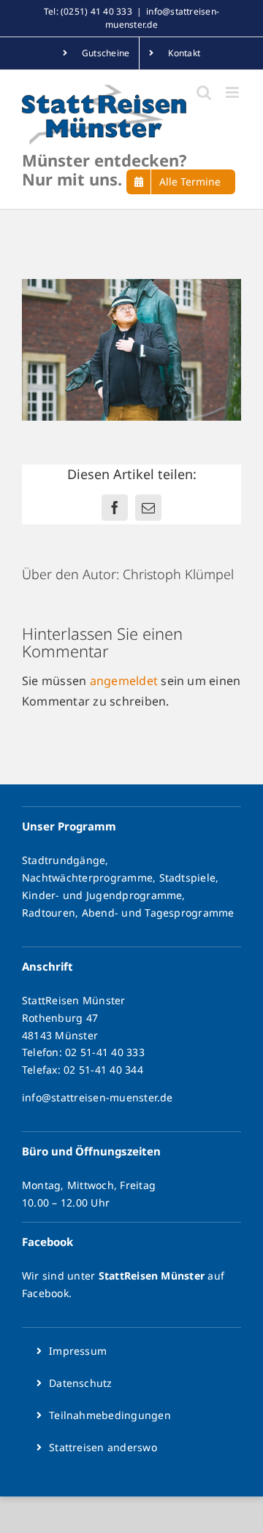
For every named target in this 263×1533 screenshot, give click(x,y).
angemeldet (124, 681)
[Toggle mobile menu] (233, 92)
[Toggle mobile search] (204, 92)
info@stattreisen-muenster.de (97, 1097)
